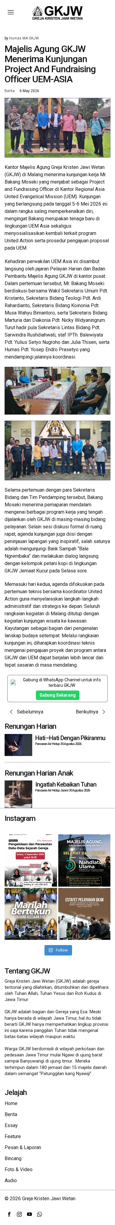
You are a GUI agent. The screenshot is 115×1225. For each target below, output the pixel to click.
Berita (10, 91)
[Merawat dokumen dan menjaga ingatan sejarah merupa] (31, 860)
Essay (11, 1125)
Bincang (13, 1158)
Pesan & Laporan (23, 1147)
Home (11, 1103)
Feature (13, 1136)
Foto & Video (19, 1169)
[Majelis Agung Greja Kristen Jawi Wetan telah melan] (84, 914)
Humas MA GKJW (24, 38)
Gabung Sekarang (58, 695)
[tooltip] (9, 1214)
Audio (11, 1180)
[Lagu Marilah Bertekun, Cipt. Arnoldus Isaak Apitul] (31, 914)
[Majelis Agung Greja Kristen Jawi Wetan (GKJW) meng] (84, 860)
